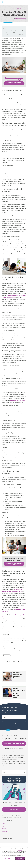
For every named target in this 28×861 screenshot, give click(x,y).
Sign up (14, 723)
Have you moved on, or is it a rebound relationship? (14, 79)
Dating (3, 826)
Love (3, 834)
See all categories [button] (7, 838)
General (19, 8)
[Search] (25, 772)
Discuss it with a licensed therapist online (14, 83)
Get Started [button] (14, 809)
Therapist (4, 831)
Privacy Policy (20, 850)
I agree (20, 858)
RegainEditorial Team (20, 18)
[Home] (2, 2)
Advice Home (10, 8)
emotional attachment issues (17, 400)
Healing (5, 28)
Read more (6, 655)
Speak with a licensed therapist (14, 743)
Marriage (4, 828)
